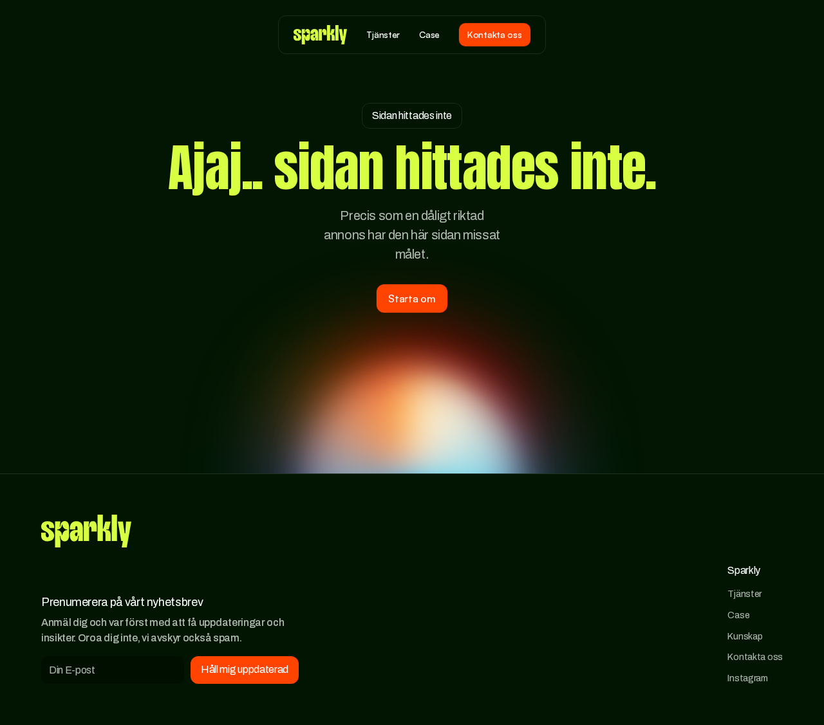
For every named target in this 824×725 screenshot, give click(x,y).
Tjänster (744, 594)
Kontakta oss (755, 657)
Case (738, 615)
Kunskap (744, 636)
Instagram (747, 678)
